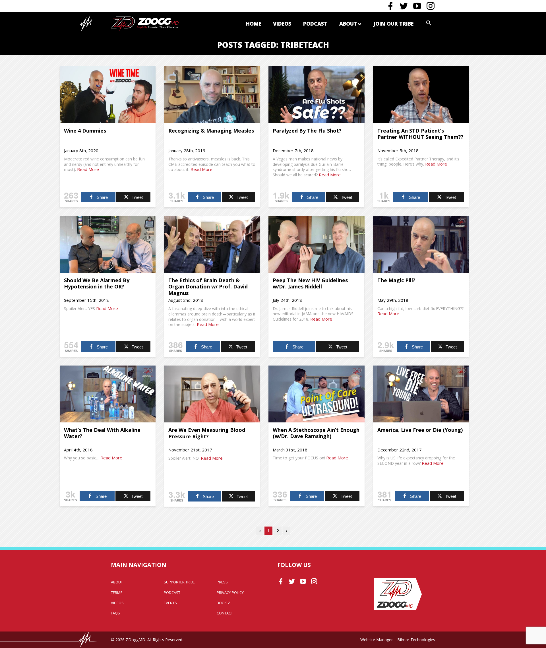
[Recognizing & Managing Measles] (212, 94)
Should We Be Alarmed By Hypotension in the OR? (96, 283)
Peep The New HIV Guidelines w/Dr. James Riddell (310, 283)
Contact (225, 613)
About (348, 23)
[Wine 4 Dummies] (108, 94)
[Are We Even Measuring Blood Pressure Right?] (212, 394)
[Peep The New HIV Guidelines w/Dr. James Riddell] (316, 244)
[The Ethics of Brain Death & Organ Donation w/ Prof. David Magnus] (212, 244)
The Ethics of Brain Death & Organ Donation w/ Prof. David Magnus (208, 286)
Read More (88, 169)
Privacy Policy (230, 592)
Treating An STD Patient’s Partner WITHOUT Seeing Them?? (420, 134)
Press (222, 582)
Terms (117, 592)
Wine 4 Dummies (85, 130)
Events (170, 602)
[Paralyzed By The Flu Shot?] (316, 94)
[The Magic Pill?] (421, 244)
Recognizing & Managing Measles (211, 130)
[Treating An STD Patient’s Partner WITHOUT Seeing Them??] (421, 94)
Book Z (223, 602)
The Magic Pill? (396, 280)
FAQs (115, 613)
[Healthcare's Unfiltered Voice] (145, 23)
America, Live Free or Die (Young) (420, 429)
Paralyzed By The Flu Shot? (307, 130)
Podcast (315, 23)
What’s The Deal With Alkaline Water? (102, 433)
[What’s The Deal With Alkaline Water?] (108, 394)
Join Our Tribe (393, 23)
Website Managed (377, 639)
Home (253, 23)
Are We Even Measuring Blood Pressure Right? (206, 433)
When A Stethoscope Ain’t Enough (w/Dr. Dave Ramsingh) (316, 433)
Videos (282, 23)
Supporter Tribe (179, 582)
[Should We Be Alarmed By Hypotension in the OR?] (108, 244)
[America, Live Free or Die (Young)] (421, 394)
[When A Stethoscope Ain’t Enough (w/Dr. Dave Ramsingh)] (316, 394)
